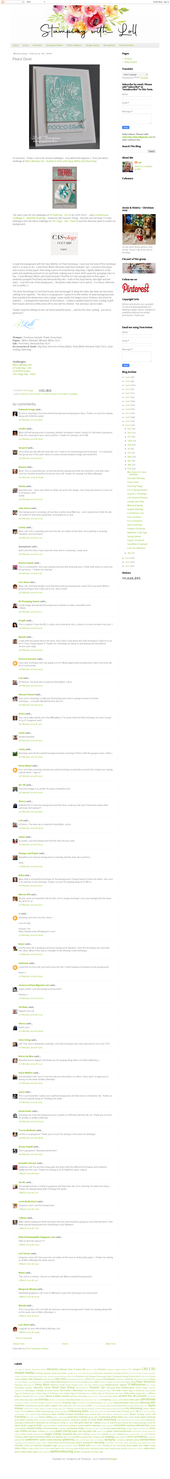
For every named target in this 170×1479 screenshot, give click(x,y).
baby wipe (28, 1400)
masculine (120, 1425)
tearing (60, 1446)
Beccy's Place (92, 1369)
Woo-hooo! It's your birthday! (136, 473)
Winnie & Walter (53, 1396)
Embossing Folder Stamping (109, 1377)
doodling (90, 1409)
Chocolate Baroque (86, 1373)
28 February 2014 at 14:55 (30, 1154)
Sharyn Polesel (27, 695)
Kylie (21, 875)
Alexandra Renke (39, 1369)
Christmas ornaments (103, 1373)
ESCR (74, 1376)
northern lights (132, 1429)
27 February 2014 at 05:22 (31, 954)
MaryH (22, 637)
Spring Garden (134, 536)
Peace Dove (133, 482)
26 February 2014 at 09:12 (31, 458)
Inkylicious (120, 1379)
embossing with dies (97, 1411)
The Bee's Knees (51, 1391)
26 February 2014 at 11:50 (30, 593)
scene (77, 1437)
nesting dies (89, 1429)
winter (77, 1452)
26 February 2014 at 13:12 (30, 612)
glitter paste (39, 1420)
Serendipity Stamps (23, 1388)
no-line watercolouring (114, 1428)
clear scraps (108, 1403)
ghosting (106, 1417)
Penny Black (63, 394)
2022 (127, 393)
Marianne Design (76, 1382)
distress (70, 1409)
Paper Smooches (145, 1382)
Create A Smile (20, 1376)
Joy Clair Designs (21, 1382)
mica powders (21, 1429)
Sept (130, 441)
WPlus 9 (145, 1393)
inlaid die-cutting (92, 1423)
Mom (92, 1382)
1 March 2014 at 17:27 (28, 1193)
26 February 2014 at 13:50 (31, 650)
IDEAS (88, 1379)
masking (130, 1425)
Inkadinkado (109, 1379)
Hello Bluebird (49, 1379)
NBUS (97, 1382)
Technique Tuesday (34, 1391)
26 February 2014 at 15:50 (31, 757)
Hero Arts (60, 1379)
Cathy (22, 749)
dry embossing (133, 1408)
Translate (143, 78)
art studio (151, 1396)
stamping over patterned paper (28, 1443)
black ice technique (58, 1400)
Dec (130, 429)
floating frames (144, 1414)
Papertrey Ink (21, 1385)
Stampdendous (82, 1388)
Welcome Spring (135, 505)
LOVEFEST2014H (21, 371)
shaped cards (99, 1437)
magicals (46, 1426)
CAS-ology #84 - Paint (24, 374)
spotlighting (121, 1440)
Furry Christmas (134, 521)
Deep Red (58, 1376)
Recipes (128, 59)
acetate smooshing (78, 1396)
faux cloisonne (145, 1411)
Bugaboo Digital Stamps (117, 1369)
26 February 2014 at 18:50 (31, 812)
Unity (126, 1393)
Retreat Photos (126, 45)
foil (153, 1414)
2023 (127, 389)
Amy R (71, 1369)
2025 (127, 381)
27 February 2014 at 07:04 (31, 998)
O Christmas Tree (135, 513)
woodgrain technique (90, 1452)
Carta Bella (61, 1373)
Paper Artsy (130, 1382)
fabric (132, 1411)
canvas (115, 1400)
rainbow (120, 1434)
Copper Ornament (135, 540)
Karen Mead (25, 766)
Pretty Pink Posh (85, 1385)
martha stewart (107, 1426)
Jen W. (22, 1182)
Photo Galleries (74, 45)
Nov (130, 433)
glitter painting (26, 1420)
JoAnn (22, 837)
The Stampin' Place (103, 1391)
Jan (129, 553)
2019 (127, 405)
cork (60, 1406)
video (24, 1448)
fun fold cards (33, 1417)
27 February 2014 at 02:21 (30, 886)
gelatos (56, 1417)
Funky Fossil (145, 1376)
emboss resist (33, 1411)
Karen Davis (25, 1111)
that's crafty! (96, 1446)
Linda (22, 733)
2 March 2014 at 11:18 (28, 1228)
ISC (93, 1379)
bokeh (77, 1400)
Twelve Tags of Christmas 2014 (135, 1391)
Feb (130, 469)
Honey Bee (71, 1379)
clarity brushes (96, 1403)
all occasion (139, 1396)
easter (146, 1409)
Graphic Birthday (135, 509)
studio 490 (28, 1446)
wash (47, 1448)
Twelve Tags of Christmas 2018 (104, 1394)
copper (54, 1406)
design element (134, 1406)
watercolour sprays (135, 1448)
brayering (106, 1400)
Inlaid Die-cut (131, 1379)
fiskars (133, 1414)
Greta (22, 714)
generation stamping (77, 1417)
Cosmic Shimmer (148, 1373)
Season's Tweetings (137, 494)
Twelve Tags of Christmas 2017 (76, 1394)
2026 (127, 377)
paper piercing (79, 1431)
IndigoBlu (99, 1379)
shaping (109, 1437)
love (39, 1425)
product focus (96, 1434)
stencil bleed (53, 1443)
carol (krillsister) (28, 1202)
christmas (24, 394)
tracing (152, 1446)
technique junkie (71, 1446)
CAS (145, 1369)
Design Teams (92, 45)
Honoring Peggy (135, 486)
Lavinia (47, 1382)
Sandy (22, 486)
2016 (127, 417)
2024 (127, 385)
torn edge (143, 1445)
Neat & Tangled (106, 1382)
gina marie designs (132, 1417)
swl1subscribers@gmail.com (137, 137)
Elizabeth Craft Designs (86, 1377)
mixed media (34, 1428)
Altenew (63, 1369)
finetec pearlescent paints (117, 1414)
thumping (121, 1446)
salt (64, 1437)
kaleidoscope (116, 1423)
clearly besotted (121, 1403)
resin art (139, 1434)
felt (104, 1414)
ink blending (51, 1423)
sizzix (130, 1437)
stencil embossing (67, 1443)
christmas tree (83, 1403)
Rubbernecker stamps (116, 1385)
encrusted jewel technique (118, 1412)
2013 (127, 558)
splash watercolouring (50, 1440)
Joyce (22, 1092)
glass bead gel (148, 1417)
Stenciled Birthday (136, 478)
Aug (130, 445)
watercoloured (44, 1452)
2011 (127, 566)
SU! (148, 1385)
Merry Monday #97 (22, 365)
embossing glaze (61, 1411)
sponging (73, 394)
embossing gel (47, 1412)
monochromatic (50, 1428)
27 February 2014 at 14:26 (30, 1083)
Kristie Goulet (26, 563)
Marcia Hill (24, 895)
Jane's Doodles (143, 1379)
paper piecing (63, 1431)
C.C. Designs (135, 1369)
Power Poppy (72, 1385)
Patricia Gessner (28, 659)
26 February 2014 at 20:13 (31, 845)
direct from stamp (31, 1409)
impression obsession (34, 1423)
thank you (84, 1445)
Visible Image (135, 1394)
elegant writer (20, 1411)
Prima (95, 1385)
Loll (20, 678)
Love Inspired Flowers (137, 498)
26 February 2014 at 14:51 (30, 724)
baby (22, 1400)
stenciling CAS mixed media (117, 1443)
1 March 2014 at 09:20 (29, 1174)
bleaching (70, 1400)
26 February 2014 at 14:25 (30, 686)
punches (112, 1434)
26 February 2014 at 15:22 (30, 741)
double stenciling (118, 1409)
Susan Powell (26, 1147)
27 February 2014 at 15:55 (30, 1102)
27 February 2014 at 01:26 (31, 866)
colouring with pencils (34, 1406)
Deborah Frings (27, 410)
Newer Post (18, 1344)
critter (89, 1406)
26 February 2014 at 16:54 (31, 793)
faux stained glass (93, 1414)
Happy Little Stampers (32, 1379)
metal (152, 1426)
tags (55, 1445)
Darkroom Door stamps (44, 1376)
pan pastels (50, 1431)
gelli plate (63, 1417)
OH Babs (23, 1007)
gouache (47, 1420)
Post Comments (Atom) (37, 1349)
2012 (127, 562)
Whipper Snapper (22, 1396)
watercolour (104, 1449)
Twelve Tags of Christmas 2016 (49, 1394)
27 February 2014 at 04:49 (31, 935)
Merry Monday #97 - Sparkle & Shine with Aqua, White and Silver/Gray (61, 161)
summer (38, 1445)
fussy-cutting (45, 1417)
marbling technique (76, 1426)
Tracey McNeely (27, 1130)
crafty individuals (79, 1406)
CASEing (38, 1373)
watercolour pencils (118, 1449)
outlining (41, 1431)
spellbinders (32, 1440)
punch (105, 1434)
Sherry (22, 801)
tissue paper (132, 1445)
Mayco (87, 1382)
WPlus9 (152, 1394)
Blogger (113, 1459)
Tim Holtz (116, 1391)
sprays (129, 1440)
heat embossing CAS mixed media (131, 1420)
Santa (153, 1385)
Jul (129, 449)
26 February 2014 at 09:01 (31, 439)
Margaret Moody (28, 1289)
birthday (44, 1399)
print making (83, 1434)
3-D (16, 1369)
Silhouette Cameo (42, 1388)
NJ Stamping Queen (29, 601)
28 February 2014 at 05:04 (31, 1121)
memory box (142, 1425)
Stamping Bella (113, 1388)
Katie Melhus (26, 1073)
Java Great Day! (134, 525)
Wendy (22, 1306)
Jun (129, 453)
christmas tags (69, 1403)
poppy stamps (53, 1434)
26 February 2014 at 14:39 (31, 705)
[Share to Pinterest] (50, 390)
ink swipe (69, 1423)
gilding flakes (117, 1417)
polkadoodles (38, 1434)
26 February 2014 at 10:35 (31, 499)
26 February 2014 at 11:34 (30, 554)
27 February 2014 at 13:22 (30, 1064)
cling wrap (133, 1403)
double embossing (102, 1409)
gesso (91, 1417)
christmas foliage (37, 1403)
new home (99, 1429)
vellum (18, 1448)
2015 (127, 421)
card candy (123, 1400)
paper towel (102, 1431)
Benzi (22, 944)
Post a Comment (24, 1338)
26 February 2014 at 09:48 (31, 477)
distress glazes (81, 1409)
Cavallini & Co (72, 1373)
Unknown (23, 963)
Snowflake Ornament (137, 544)
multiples (62, 1429)
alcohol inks (125, 1396)
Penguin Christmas (136, 529)
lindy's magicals (29, 1425)
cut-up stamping (100, 1406)
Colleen (23, 1218)
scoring (83, 1437)
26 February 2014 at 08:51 (31, 420)
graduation (56, 1420)
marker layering (92, 1425)
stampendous (147, 1440)
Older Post (111, 1344)
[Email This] (40, 390)
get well (97, 1417)
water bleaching (66, 1448)
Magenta (65, 1382)
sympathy (47, 1445)
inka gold (78, 1423)
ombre (23, 1431)
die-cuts (144, 1406)
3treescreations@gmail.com (34, 985)
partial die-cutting (139, 1431)
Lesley (22, 527)
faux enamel (30, 1414)
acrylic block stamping (97, 1396)
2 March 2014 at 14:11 (28, 1280)
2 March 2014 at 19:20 (29, 1316)
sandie (22, 429)
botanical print (87, 1400)
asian (17, 1400)
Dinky (65, 1376)
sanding (70, 1437)
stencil (44, 1443)
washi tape (54, 1449)
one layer (32, 1431)
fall (137, 1411)
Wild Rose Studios (37, 1396)
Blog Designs (131, 62)
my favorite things (75, 1428)
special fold (20, 1440)
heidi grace (150, 1420)
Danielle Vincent (27, 1163)
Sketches (37, 45)
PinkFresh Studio (57, 1385)
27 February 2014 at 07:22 (31, 1015)
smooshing (140, 1437)
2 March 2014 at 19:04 (29, 1297)
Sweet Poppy (141, 1388)
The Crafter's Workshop (71, 1391)
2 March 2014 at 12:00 (29, 1245)
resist (146, 1434)
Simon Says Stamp (63, 1387)
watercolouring (61, 1451)
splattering (68, 1440)
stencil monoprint (84, 1443)
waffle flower (39, 1448)
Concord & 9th (135, 1373)
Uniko (121, 1393)
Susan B (23, 448)
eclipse (152, 1409)
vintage (30, 1448)
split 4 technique (82, 1440)
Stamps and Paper (28, 853)
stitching (19, 1445)
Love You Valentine (136, 548)
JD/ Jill (22, 785)
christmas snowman (52, 1403)
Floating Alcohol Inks (130, 1377)
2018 (127, 409)
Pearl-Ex (30, 1385)
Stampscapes (127, 1388)
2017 (127, 413)
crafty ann (66, 1406)
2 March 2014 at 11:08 (29, 1209)
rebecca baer (129, 1434)
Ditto (69, 1376)
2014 (127, 425)
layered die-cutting (130, 1423)
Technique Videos (54, 45)
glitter (17, 1420)
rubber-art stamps (54, 1437)
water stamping (91, 1449)
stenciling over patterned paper (142, 1443)
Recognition (109, 45)
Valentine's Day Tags (137, 533)
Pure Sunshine (134, 517)
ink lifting (61, 1423)
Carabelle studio (49, 1373)
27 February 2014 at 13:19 (30, 1048)
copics (47, 1406)
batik (36, 1400)
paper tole (91, 1431)
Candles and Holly (135, 502)
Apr (130, 461)
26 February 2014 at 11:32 (30, 538)
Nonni (22, 1273)
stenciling (99, 1442)
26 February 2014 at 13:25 (30, 628)
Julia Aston (24, 508)
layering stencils (146, 1423)
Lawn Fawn (55, 1382)
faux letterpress (44, 1414)
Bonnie (22, 467)
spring (136, 1440)
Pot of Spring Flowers (137, 490)
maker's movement (58, 1426)
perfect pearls (26, 1434)
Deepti (22, 621)
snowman (151, 1437)
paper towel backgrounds (119, 1431)
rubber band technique (33, 1437)
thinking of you (109, 1446)
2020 (128, 401)
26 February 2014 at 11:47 (30, 573)
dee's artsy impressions (117, 1406)
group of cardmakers (71, 1420)
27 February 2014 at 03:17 (30, 905)
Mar (130, 465)
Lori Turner (24, 1254)
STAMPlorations (137, 1385)
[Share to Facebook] (47, 390)
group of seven (89, 1420)
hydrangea (19, 1423)
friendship (20, 1417)
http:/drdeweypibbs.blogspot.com (37, 1237)
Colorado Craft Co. (121, 1373)
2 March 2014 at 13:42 (29, 1264)
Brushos (102, 1369)
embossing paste (79, 1411)
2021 (127, 397)
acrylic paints (112, 1396)
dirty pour (62, 1409)
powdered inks (70, 1434)
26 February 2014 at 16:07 (31, 776)
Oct (129, 437)
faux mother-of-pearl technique (43, 394)
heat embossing (106, 1420)
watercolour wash (29, 1452)
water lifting (78, 1449)
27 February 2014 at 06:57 (31, 976)
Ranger (101, 1385)
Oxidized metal (119, 1382)
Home (15, 45)
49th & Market (24, 1369)
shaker (90, 1437)
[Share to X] (45, 390)
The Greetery (89, 1391)
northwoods (143, 1429)
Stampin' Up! (97, 1387)
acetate (65, 1396)
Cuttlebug (30, 1376)
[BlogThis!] (42, 390)
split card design (97, 1440)
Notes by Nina (26, 1056)
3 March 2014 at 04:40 (29, 1332)
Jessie (25, 45)
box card (97, 1400)
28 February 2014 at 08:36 (31, 1138)
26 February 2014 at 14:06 (31, 669)
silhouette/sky (121, 1437)
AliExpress (52, 1369)
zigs (101, 1452)
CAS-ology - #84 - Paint (63, 221)
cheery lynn (134, 1400)
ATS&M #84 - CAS (59, 215)
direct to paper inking (49, 1409)
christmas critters (22, 1403)
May (130, 457)
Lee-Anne (24, 582)
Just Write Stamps (36, 1382)
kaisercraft (105, 1423)
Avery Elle (80, 1369)
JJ (19, 914)
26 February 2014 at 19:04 (31, 828)
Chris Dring (24, 1040)
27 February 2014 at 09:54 (31, 1031)
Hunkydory (80, 1379)
